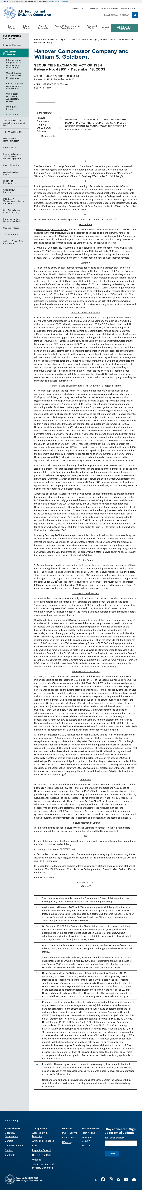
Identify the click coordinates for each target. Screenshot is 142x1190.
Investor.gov (68, 1133)
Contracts (10, 1155)
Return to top (12, 1120)
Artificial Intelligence (43, 1141)
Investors (93, 8)
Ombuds (36, 1159)
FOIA (34, 1145)
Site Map (86, 1145)
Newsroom (77, 8)
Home (37, 39)
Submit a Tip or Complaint (124, 28)
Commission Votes (14, 1145)
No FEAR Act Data (41, 1155)
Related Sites (69, 1137)
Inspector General (41, 1150)
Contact (9, 1150)
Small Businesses (109, 8)
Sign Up (111, 1153)
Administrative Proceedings (84, 39)
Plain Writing (88, 1133)
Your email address (114, 1137)
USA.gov (66, 1142)
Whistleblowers (129, 8)
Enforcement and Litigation (55, 39)
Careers (9, 1141)
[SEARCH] (135, 15)
